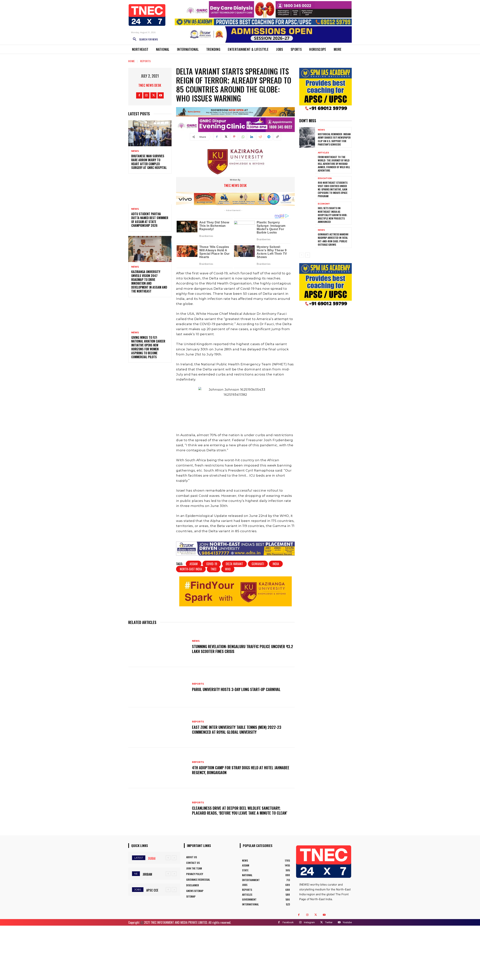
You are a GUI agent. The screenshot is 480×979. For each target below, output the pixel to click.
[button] (144, 39)
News (135, 151)
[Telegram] (268, 136)
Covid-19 (211, 564)
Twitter (328, 922)
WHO (228, 569)
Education (325, 178)
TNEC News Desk (149, 85)
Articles (323, 153)
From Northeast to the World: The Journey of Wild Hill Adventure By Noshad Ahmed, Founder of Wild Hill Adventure (334, 163)
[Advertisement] (240, 952)
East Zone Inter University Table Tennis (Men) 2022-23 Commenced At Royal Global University (236, 729)
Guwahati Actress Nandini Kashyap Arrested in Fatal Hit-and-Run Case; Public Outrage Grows (333, 239)
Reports (145, 61)
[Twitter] (153, 95)
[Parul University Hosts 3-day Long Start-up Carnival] (158, 687)
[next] (174, 857)
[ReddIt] (260, 136)
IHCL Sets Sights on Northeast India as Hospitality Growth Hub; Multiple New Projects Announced (332, 215)
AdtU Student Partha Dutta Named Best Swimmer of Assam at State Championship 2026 (149, 220)
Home (131, 61)
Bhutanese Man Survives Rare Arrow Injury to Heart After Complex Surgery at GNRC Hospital (149, 162)
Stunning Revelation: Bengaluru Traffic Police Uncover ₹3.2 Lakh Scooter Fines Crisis (242, 649)
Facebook (288, 922)
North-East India (191, 569)
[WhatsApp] (243, 136)
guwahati (258, 564)
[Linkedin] (251, 136)
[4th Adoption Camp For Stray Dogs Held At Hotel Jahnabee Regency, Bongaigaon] (158, 768)
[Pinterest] (234, 136)
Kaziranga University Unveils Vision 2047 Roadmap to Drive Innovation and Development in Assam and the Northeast (149, 281)
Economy (324, 204)
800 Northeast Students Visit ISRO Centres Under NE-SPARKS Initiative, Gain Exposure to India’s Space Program (332, 189)
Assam (194, 564)
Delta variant (234, 564)
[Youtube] (161, 95)
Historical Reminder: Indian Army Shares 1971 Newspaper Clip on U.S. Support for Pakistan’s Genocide (334, 139)
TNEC (213, 569)
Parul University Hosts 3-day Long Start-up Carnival (236, 689)
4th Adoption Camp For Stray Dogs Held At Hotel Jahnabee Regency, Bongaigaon (240, 770)
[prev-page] (301, 255)
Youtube (347, 922)
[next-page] (307, 255)
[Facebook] (139, 95)
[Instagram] (146, 95)
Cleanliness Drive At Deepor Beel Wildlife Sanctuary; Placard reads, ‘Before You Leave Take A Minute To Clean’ (239, 810)
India (276, 564)
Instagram (309, 922)
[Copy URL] (277, 136)
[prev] (168, 857)
